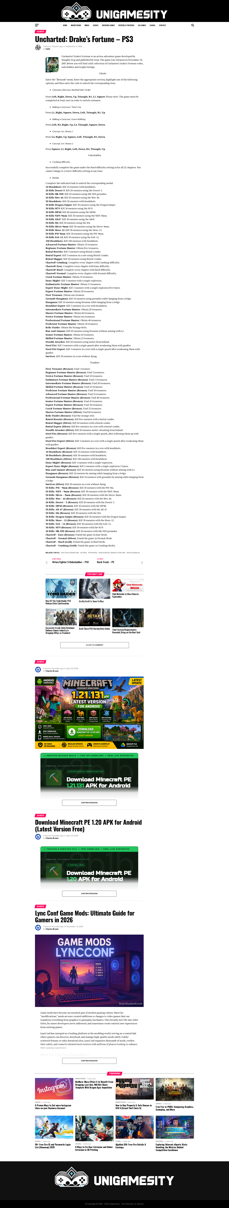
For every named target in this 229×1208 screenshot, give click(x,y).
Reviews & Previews (126, 25)
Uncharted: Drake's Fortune (112, 553)
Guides (95, 25)
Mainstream (76, 25)
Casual (152, 25)
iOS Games (142, 25)
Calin (48, 49)
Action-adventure (70, 553)
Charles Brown (52, 671)
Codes (84, 553)
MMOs (87, 25)
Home (65, 25)
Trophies (93, 553)
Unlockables (134, 553)
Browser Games (108, 25)
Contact (162, 25)
